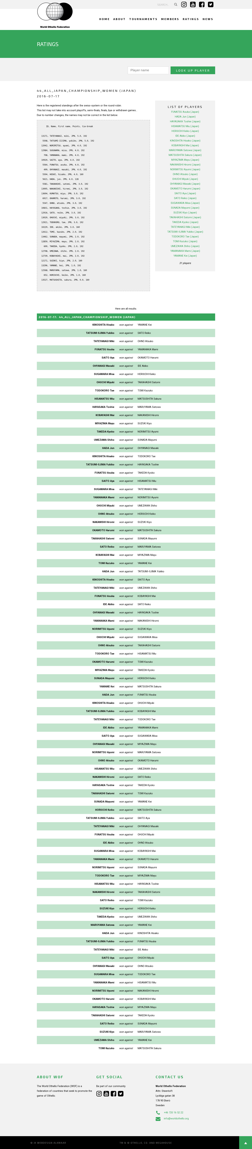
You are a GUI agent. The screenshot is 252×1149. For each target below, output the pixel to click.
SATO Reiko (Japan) (185, 198)
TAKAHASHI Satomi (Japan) (185, 217)
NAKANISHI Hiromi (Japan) (185, 164)
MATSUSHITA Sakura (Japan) (185, 155)
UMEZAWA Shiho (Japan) (185, 246)
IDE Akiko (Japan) (185, 135)
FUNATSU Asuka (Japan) (185, 111)
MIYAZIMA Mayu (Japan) (185, 159)
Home (104, 19)
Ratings (191, 19)
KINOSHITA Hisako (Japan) (185, 140)
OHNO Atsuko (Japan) (185, 174)
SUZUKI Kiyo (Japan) (185, 212)
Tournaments (143, 19)
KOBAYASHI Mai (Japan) (185, 145)
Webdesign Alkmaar (51, 1142)
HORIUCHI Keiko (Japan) (185, 131)
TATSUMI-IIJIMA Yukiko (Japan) (185, 231)
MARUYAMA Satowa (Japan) (185, 150)
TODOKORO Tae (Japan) (185, 236)
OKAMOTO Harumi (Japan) (185, 188)
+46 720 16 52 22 (173, 1112)
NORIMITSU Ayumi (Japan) (185, 169)
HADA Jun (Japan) (185, 116)
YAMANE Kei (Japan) (185, 255)
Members (170, 19)
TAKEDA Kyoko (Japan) (185, 222)
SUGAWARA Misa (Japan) (185, 203)
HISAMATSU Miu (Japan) (185, 126)
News (208, 19)
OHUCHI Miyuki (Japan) (185, 179)
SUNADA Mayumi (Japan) (185, 207)
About (119, 19)
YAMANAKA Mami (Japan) (185, 250)
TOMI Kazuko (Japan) (185, 241)
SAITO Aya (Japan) (185, 193)
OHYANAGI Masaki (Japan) (185, 183)
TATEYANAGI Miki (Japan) (185, 226)
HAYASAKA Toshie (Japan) (185, 121)
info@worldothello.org (176, 1118)
